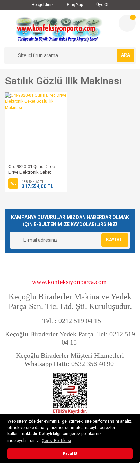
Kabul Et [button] (70, 453)
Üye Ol (101, 4)
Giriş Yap (74, 4)
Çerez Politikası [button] (56, 440)
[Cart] (127, 23)
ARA (125, 55)
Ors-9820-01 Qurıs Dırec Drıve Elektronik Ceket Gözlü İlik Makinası (31, 172)
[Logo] (59, 28)
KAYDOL (115, 239)
